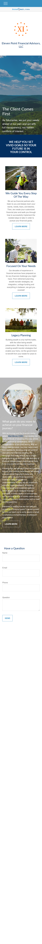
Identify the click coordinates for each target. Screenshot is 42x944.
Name (4, 552)
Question (6, 597)
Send (7, 618)
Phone (5, 582)
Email (4, 567)
